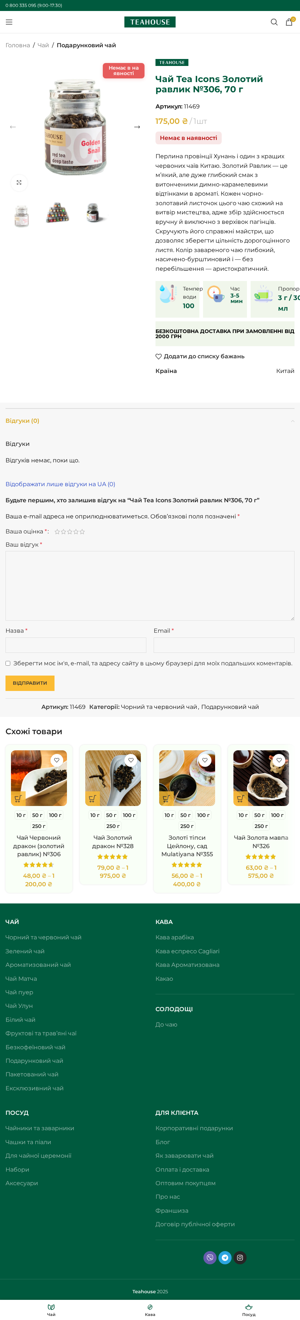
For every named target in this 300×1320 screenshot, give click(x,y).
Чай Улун (19, 1005)
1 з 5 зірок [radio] (57, 532)
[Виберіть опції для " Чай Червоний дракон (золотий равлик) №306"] (18, 798)
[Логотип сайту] (150, 21)
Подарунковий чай (86, 45)
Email (164, 630)
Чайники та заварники (39, 1128)
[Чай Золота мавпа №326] (261, 778)
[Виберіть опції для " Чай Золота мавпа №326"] (240, 798)
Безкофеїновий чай (35, 1047)
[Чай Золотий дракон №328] (113, 778)
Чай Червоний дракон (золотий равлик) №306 (38, 846)
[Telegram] (225, 1257)
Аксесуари (21, 1183)
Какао (164, 978)
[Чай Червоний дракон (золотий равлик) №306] (39, 778)
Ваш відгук (23, 544)
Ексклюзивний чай (34, 1088)
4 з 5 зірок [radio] (76, 532)
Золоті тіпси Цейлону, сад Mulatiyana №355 (187, 846)
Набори (17, 1169)
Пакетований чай (32, 1074)
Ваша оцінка (26, 532)
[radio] (21, 815)
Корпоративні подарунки (194, 1128)
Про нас (167, 1196)
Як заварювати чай (184, 1155)
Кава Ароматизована (187, 964)
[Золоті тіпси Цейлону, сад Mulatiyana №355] (187, 778)
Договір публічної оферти (195, 1224)
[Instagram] (240, 1257)
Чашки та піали (28, 1142)
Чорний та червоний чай (159, 706)
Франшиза (171, 1210)
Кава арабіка (174, 937)
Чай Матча (21, 978)
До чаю (166, 1024)
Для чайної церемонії (38, 1155)
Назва (16, 630)
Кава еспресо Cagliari (187, 951)
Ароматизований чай (38, 964)
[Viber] (210, 1257)
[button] (12, 127)
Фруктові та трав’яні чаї (40, 1033)
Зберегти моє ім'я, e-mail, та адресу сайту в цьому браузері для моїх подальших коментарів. (153, 663)
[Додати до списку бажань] (56, 760)
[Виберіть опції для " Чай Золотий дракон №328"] (92, 798)
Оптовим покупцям (185, 1183)
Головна (17, 45)
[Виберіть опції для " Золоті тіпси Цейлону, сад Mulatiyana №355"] (166, 798)
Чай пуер (19, 992)
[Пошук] (274, 22)
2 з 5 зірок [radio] (63, 532)
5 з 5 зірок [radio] (82, 532)
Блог (162, 1142)
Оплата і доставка (182, 1169)
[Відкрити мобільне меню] (9, 22)
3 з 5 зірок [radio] (70, 532)
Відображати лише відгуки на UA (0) (60, 484)
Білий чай (20, 1019)
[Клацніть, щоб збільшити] (19, 183)
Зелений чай (25, 951)
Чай (43, 45)
